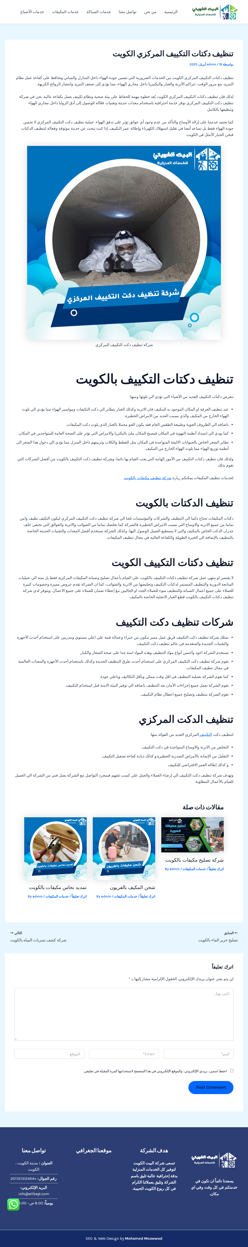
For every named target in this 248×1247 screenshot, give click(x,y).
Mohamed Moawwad (143, 1238)
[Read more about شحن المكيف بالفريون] (124, 848)
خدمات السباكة (98, 11)
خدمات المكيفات (65, 11)
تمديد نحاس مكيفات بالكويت (58, 887)
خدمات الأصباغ (32, 11)
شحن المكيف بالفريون (132, 887)
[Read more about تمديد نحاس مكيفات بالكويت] (55, 848)
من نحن (150, 11)
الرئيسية (171, 11)
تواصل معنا (127, 11)
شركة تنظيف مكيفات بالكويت (147, 478)
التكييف (205, 734)
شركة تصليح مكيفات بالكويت (194, 860)
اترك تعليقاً (216, 869)
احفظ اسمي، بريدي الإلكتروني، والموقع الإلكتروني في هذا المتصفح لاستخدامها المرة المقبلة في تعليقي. (155, 1071)
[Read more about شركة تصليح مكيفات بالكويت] (192, 834)
